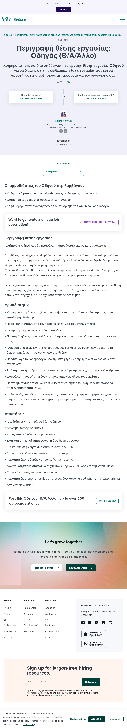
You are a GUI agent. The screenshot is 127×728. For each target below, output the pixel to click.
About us (50, 607)
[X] (65, 131)
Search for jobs (31, 631)
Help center (29, 607)
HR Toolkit (8, 35)
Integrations (10, 631)
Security (8, 637)
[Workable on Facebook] (90, 623)
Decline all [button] (115, 719)
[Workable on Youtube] (97, 623)
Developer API (31, 625)
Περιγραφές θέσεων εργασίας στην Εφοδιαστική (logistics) (92, 35)
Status (48, 637)
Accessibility (52, 631)
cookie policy (29, 724)
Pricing (7, 607)
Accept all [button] (96, 718)
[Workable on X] (103, 623)
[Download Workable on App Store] (93, 634)
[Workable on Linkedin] (83, 623)
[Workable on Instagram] (110, 623)
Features (8, 614)
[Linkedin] (61, 131)
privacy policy (59, 695)
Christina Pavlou (63, 121)
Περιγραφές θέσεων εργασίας (45, 35)
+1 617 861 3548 (100, 605)
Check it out (64, 9)
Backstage (50, 625)
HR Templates (21, 35)
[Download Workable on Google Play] (93, 644)
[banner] (63, 222)
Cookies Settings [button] (78, 719)
